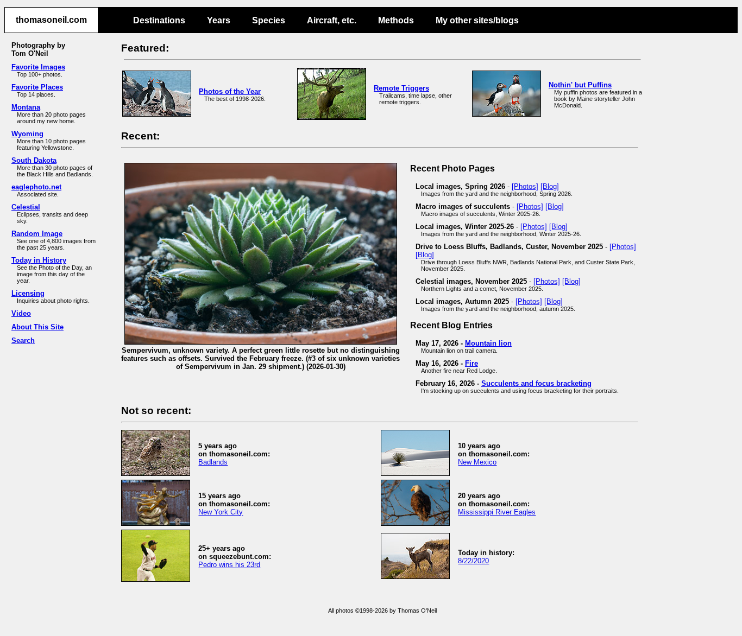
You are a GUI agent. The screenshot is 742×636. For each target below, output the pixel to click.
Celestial (25, 207)
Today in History (38, 260)
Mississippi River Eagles (497, 512)
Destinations (159, 20)
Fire (471, 363)
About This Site (37, 327)
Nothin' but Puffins (580, 85)
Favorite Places (37, 87)
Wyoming (27, 134)
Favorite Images (38, 67)
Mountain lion (488, 343)
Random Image (36, 234)
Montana (25, 107)
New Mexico (477, 462)
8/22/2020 (473, 561)
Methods (396, 20)
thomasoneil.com (51, 19)
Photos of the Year (230, 91)
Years (218, 20)
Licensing (28, 293)
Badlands (213, 462)
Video (21, 313)
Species (268, 20)
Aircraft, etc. (331, 20)
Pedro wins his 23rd (229, 565)
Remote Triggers (401, 88)
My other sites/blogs (477, 20)
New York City (220, 512)
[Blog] (549, 186)
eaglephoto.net (36, 187)
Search (23, 340)
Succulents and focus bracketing (536, 383)
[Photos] (525, 186)
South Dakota (33, 160)
